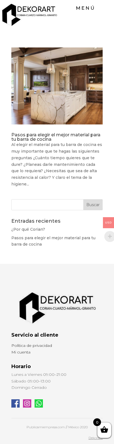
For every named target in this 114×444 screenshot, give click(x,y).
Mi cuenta (20, 352)
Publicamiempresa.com (46, 427)
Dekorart (96, 438)
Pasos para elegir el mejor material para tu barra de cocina (55, 137)
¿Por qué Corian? (28, 229)
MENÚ (85, 8)
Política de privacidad (31, 345)
